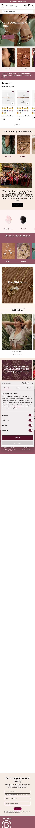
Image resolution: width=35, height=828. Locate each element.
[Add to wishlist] (13, 92)
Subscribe (17, 809)
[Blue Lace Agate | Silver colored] (3, 111)
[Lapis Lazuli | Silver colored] (7, 111)
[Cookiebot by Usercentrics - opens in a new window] (22, 383)
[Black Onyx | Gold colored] (5, 113)
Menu (2, 6)
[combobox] (17, 11)
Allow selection (17, 443)
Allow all (17, 437)
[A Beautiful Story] (12, 5)
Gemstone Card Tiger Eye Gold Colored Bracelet (23, 116)
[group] (17, 333)
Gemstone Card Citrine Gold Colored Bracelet (7, 116)
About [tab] (29, 388)
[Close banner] (32, 383)
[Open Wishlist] (29, 5)
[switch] (30, 420)
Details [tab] (18, 388)
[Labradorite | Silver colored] (5, 111)
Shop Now (17, 288)
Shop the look (17, 351)
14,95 (3, 119)
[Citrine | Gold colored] (5, 108)
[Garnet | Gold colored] (7, 108)
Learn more (17, 205)
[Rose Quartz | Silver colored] (10, 111)
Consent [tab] (6, 388)
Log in (25, 5)
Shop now (7, 35)
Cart (33, 7)
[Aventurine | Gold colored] (3, 108)
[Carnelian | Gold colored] (3, 113)
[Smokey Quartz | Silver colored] (12, 111)
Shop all (17, 124)
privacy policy (17, 406)
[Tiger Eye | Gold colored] (12, 108)
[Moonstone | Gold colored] (10, 108)
